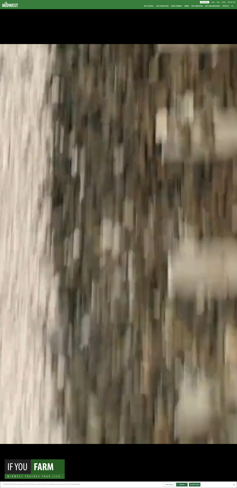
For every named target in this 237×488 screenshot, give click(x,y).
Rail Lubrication (197, 6)
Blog (218, 2)
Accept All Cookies (194, 484)
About (213, 2)
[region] (118, 484)
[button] (232, 4)
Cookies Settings (169, 484)
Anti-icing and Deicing (212, 6)
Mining (187, 6)
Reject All (182, 484)
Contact (224, 2)
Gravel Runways (176, 6)
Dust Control (148, 6)
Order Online (204, 2)
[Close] (234, 485)
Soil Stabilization (162, 6)
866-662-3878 (231, 2)
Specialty (225, 6)
